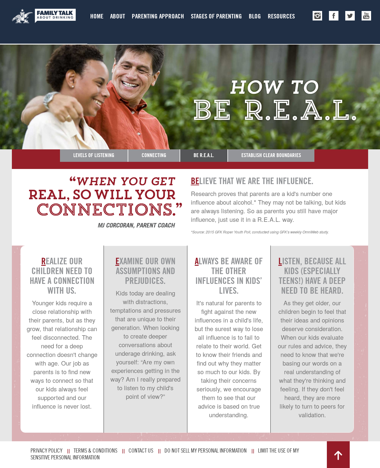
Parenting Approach (158, 16)
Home (96, 16)
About (117, 16)
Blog (255, 16)
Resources (281, 16)
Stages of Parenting (216, 16)
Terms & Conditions (95, 450)
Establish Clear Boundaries (271, 155)
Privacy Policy (46, 450)
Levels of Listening (93, 155)
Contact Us (141, 450)
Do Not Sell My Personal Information (205, 450)
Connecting (154, 155)
